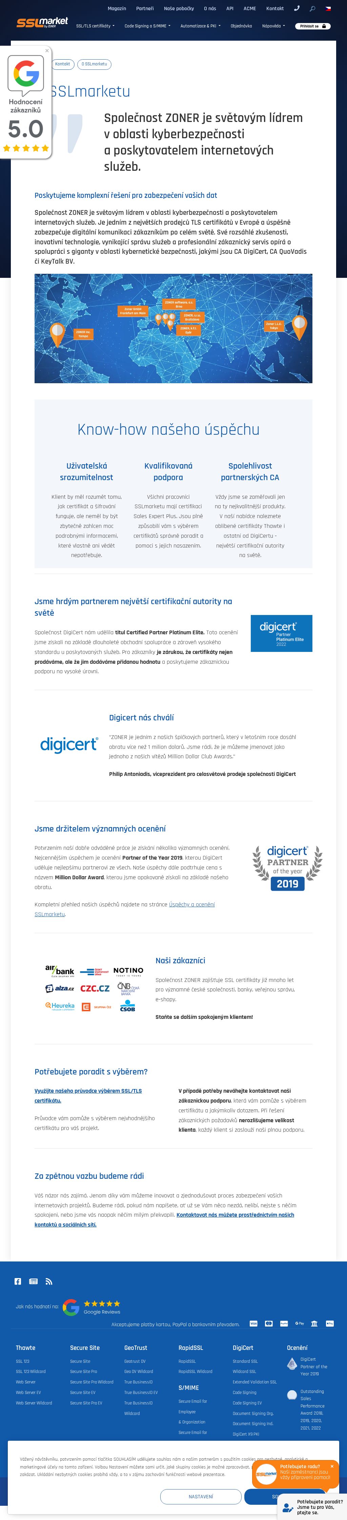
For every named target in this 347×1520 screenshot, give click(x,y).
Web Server (26, 1382)
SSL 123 (22, 1361)
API (229, 8)
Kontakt (275, 8)
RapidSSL (187, 1361)
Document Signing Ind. (253, 1424)
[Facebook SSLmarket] (17, 1282)
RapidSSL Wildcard (195, 1372)
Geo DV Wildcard (138, 1372)
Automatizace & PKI (199, 26)
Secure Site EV (83, 1393)
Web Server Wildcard (34, 1403)
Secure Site (80, 1361)
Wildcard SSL (244, 1372)
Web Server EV (28, 1393)
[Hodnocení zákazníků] (91, 1307)
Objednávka (241, 26)
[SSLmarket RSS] (49, 1282)
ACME (250, 8)
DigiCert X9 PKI (246, 1434)
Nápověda (272, 26)
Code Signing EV (247, 1403)
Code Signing (245, 1393)
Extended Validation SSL (255, 1382)
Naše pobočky (179, 8)
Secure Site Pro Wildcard (92, 1382)
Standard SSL (245, 1361)
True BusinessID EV (141, 1393)
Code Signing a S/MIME (146, 26)
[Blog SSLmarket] (33, 1282)
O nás (210, 8)
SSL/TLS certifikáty (93, 26)
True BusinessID (138, 1382)
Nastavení (201, 1496)
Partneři (145, 8)
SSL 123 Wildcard (31, 1372)
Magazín (117, 8)
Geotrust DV (135, 1361)
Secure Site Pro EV (86, 1403)
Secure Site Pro (83, 1372)
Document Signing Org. (253, 1414)
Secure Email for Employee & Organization (193, 1412)
